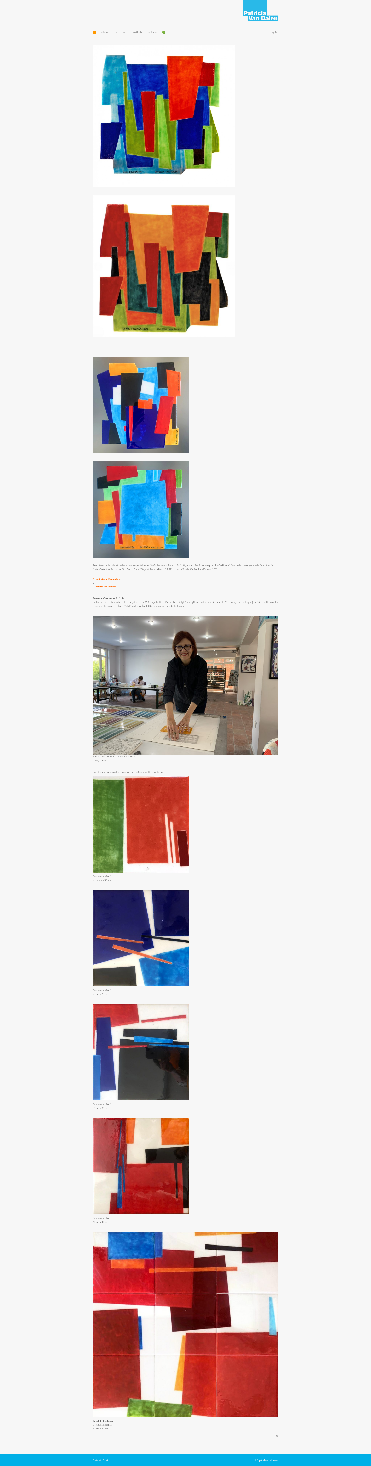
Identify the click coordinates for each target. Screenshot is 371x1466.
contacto (152, 32)
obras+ (105, 32)
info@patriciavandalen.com (265, 1460)
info (125, 32)
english (274, 32)
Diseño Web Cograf (100, 1460)
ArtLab (137, 32)
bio (116, 32)
